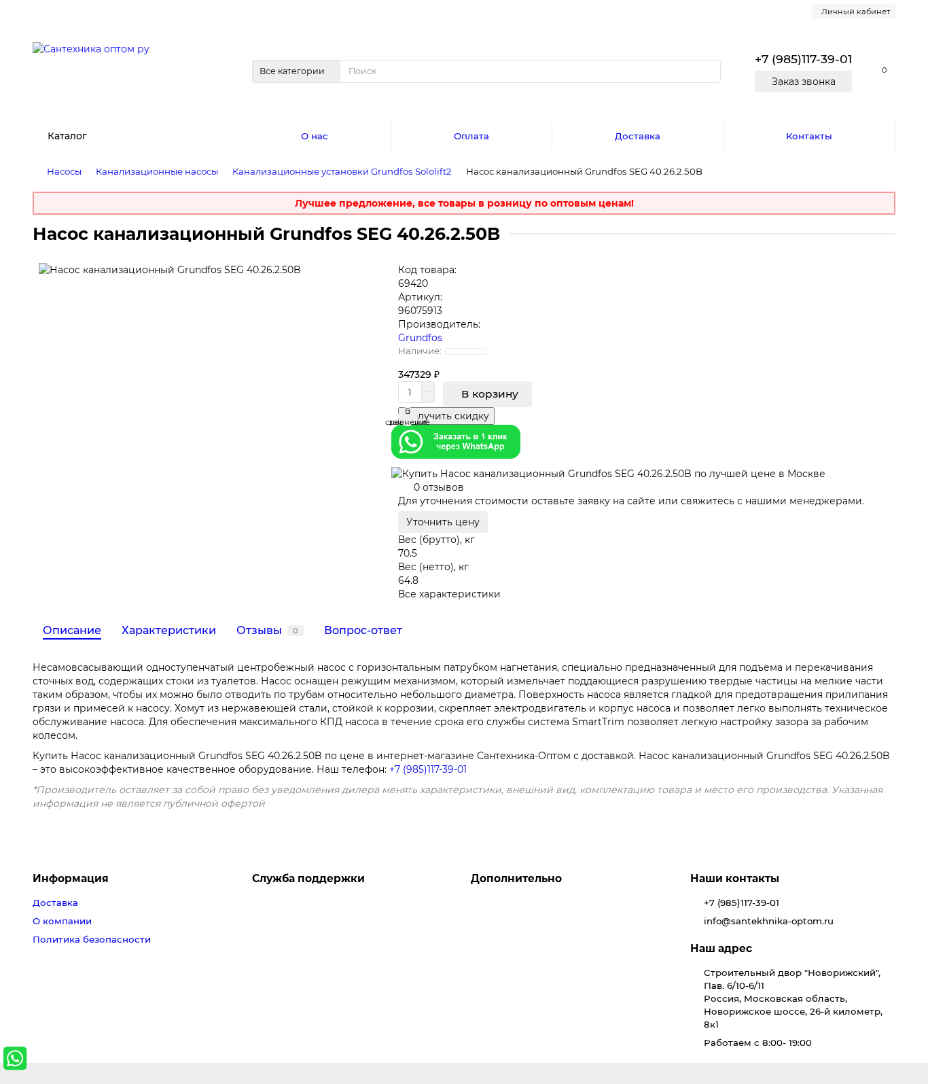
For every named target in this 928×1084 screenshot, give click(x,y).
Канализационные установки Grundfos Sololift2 (342, 171)
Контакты (809, 135)
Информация (71, 878)
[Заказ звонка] (900, 1029)
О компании (62, 920)
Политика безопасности (92, 939)
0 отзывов (439, 487)
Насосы (64, 171)
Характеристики (169, 630)
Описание (72, 630)
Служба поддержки (308, 878)
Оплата (471, 135)
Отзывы (267, 630)
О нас (314, 135)
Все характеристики (449, 594)
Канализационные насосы (157, 171)
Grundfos (420, 338)
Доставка (637, 135)
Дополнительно (516, 878)
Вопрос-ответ (363, 630)
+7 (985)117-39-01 (428, 769)
